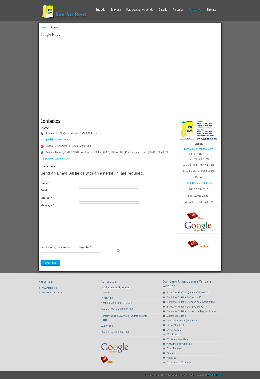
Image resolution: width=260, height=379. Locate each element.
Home (44, 27)
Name (45, 182)
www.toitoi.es (49, 287)
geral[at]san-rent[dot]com (115, 287)
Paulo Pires (215, 374)
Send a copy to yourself (56, 246)
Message (47, 205)
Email (45, 190)
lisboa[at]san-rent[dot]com (198, 148)
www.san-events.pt (52, 292)
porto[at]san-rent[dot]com (198, 183)
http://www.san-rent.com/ (56, 158)
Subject (46, 197)
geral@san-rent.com (56, 139)
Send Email (50, 263)
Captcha (85, 246)
